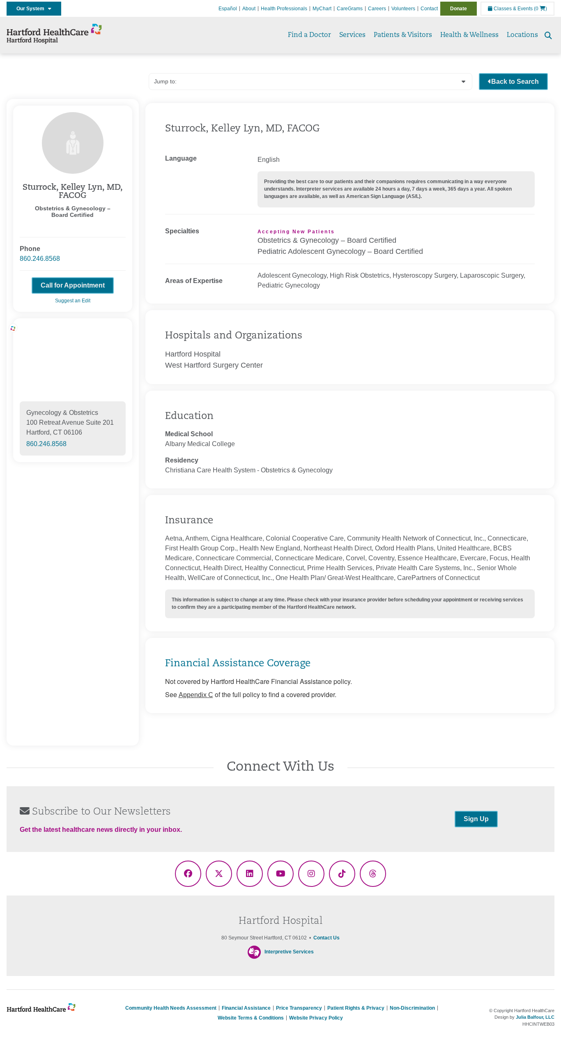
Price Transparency (299, 1008)
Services (352, 35)
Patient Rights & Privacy (355, 1008)
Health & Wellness (469, 35)
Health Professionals (284, 9)
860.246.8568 (40, 258)
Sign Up (476, 818)
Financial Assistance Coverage (237, 664)
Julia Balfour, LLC (535, 1017)
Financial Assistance (246, 1008)
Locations (522, 35)
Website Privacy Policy (316, 1018)
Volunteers (403, 9)
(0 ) (540, 9)
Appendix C (196, 694)
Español (227, 9)
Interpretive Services (289, 952)
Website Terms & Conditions (251, 1018)
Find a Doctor (309, 35)
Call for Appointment (73, 285)
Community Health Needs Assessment (170, 1008)
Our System (32, 9)
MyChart (322, 9)
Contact (429, 9)
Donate (458, 9)
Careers (377, 9)
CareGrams (350, 9)
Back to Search (515, 81)
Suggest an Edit (72, 301)
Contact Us (326, 938)
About (248, 9)
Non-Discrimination (412, 1008)
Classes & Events (512, 9)
